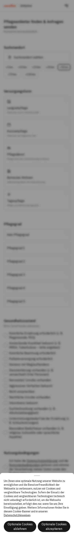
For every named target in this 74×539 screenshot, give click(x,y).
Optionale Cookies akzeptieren (54, 526)
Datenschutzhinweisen (17, 515)
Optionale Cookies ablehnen (20, 526)
